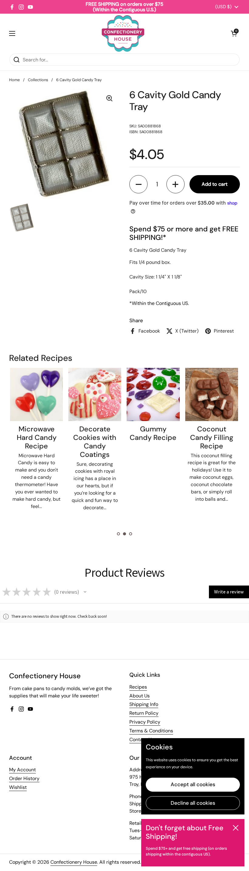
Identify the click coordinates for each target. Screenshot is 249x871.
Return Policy (144, 713)
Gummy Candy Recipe (153, 433)
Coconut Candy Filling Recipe (211, 437)
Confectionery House (73, 862)
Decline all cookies (193, 803)
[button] (234, 33)
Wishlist (18, 787)
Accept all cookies (193, 784)
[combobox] (124, 60)
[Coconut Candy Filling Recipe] (211, 394)
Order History (24, 778)
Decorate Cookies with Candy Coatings (94, 441)
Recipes (138, 687)
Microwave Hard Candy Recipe (36, 437)
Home (14, 79)
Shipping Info (143, 704)
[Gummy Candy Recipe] (153, 394)
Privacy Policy (144, 722)
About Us (139, 696)
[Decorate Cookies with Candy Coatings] (94, 394)
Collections (38, 79)
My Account (22, 769)
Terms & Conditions (151, 731)
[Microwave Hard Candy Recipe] (36, 394)
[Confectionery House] (123, 33)
